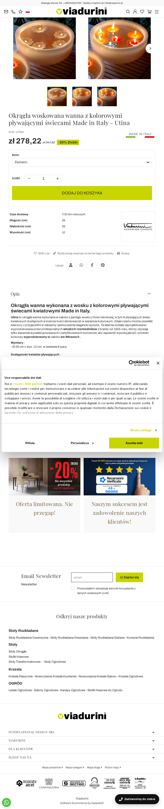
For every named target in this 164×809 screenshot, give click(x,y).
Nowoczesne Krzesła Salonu (97, 676)
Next (150, 48)
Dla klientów (21, 749)
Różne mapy (112, 767)
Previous (13, 48)
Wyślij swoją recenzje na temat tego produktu (85, 253)
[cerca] (128, 11)
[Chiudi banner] (158, 363)
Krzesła (15, 669)
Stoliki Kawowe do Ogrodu (104, 690)
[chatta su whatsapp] (6, 802)
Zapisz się (131, 577)
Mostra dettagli (141, 430)
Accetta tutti (134, 443)
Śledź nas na (20, 757)
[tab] (82, 294)
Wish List (43, 253)
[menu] (157, 11)
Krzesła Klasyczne (21, 676)
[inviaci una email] (6, 11)
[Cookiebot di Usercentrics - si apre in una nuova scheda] (131, 363)
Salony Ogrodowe (46, 690)
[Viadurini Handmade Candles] (138, 227)
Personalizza (80, 443)
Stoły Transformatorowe (24, 661)
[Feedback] (20, 11)
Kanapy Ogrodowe (72, 690)
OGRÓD (15, 683)
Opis (15, 294)
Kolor (15, 155)
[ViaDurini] (81, 11)
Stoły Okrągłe (17, 651)
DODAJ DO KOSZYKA (82, 193)
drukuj (125, 253)
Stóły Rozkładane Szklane (107, 637)
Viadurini (17, 740)
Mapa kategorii (74, 767)
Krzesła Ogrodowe (130, 676)
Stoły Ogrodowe (55, 661)
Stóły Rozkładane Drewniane (69, 637)
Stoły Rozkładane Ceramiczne (28, 637)
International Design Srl (32, 732)
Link (105, 593)
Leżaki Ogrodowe (20, 690)
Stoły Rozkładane (23, 631)
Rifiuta (30, 443)
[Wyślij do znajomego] (71, 266)
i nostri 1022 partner (28, 384)
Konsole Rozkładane (140, 637)
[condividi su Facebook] (92, 266)
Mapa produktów (52, 767)
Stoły (13, 644)
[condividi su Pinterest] (103, 266)
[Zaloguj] (135, 11)
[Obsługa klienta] (13, 11)
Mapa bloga (94, 767)
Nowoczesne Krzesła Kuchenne (55, 676)
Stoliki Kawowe (19, 656)
